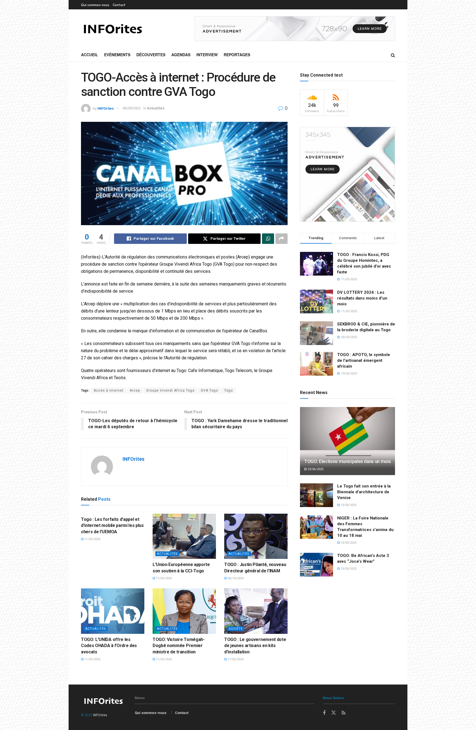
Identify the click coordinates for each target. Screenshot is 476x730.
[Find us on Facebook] (324, 713)
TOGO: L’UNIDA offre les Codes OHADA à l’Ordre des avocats (109, 645)
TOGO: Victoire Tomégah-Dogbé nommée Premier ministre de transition (179, 645)
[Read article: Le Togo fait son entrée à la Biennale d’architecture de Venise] (316, 495)
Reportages (237, 54)
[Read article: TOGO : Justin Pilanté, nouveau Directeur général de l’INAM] (256, 536)
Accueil (89, 54)
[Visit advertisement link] (294, 28)
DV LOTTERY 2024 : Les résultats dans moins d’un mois (362, 298)
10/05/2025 (348, 568)
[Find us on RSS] (343, 713)
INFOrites (106, 108)
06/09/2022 (132, 108)
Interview (207, 54)
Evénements (117, 54)
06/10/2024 (235, 578)
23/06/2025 (315, 469)
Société (236, 629)
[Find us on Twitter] (333, 713)
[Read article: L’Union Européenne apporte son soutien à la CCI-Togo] (184, 536)
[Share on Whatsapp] (268, 238)
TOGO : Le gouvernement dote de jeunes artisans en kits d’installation (255, 645)
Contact (119, 4)
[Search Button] (393, 55)
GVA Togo (209, 390)
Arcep (135, 390)
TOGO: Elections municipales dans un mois (347, 461)
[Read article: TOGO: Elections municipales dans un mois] (347, 441)
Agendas (180, 54)
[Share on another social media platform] (281, 238)
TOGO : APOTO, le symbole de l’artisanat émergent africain (363, 360)
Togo (228, 390)
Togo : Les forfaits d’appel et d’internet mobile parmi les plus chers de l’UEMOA (112, 525)
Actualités (155, 108)
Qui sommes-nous (95, 4)
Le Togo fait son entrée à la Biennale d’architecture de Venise (364, 492)
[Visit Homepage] (112, 28)
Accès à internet (108, 390)
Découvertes (150, 54)
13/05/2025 (348, 505)
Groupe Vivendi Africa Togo (170, 390)
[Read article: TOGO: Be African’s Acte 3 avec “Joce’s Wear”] (316, 565)
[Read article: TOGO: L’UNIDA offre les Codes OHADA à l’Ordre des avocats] (112, 611)
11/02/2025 (91, 539)
